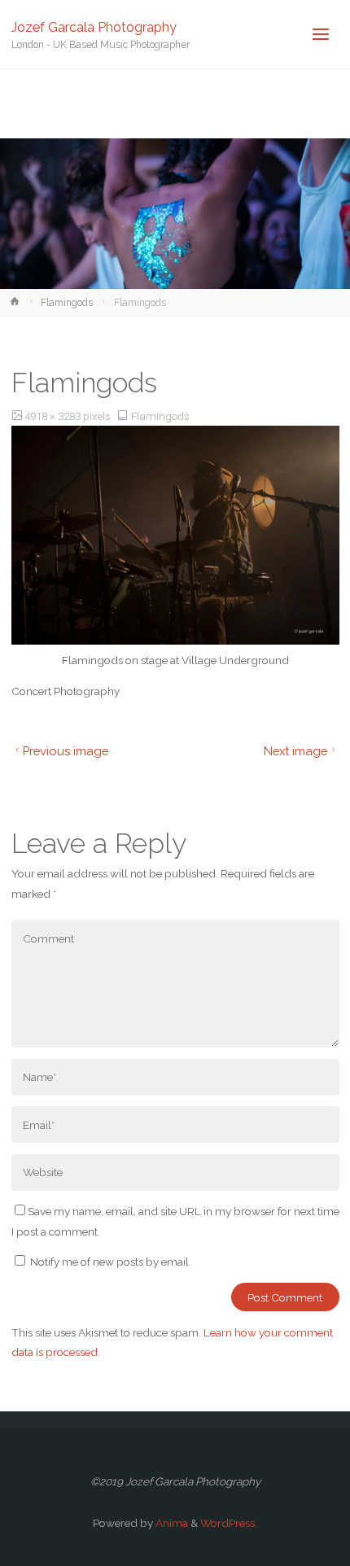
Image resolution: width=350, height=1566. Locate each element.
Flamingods (67, 302)
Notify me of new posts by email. (110, 1261)
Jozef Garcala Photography (94, 26)
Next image (295, 751)
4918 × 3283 (53, 415)
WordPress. (228, 1522)
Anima (170, 1522)
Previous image (65, 751)
